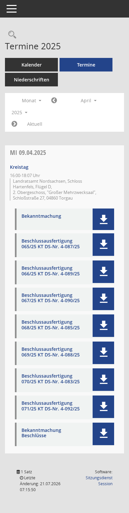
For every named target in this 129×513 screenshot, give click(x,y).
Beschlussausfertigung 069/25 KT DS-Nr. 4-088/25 (51, 352)
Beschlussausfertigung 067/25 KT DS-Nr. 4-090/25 (51, 298)
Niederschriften (31, 79)
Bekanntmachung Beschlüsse (41, 433)
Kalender (32, 65)
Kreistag (19, 167)
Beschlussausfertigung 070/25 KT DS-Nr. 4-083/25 (51, 379)
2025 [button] (17, 112)
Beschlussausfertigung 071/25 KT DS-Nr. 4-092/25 (51, 406)
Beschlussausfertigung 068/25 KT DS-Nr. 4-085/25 (51, 325)
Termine (86, 65)
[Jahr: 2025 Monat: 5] (14, 124)
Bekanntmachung (41, 216)
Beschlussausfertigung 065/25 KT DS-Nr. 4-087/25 (51, 244)
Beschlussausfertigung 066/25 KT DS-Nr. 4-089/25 (51, 271)
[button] (103, 219)
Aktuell (34, 124)
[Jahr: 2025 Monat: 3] (54, 101)
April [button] (87, 100)
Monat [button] (29, 100)
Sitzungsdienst (99, 481)
